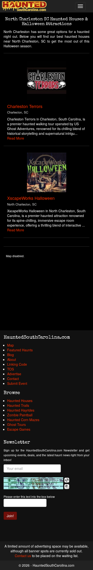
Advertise (14, 373)
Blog (10, 354)
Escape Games (18, 429)
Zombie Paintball (19, 415)
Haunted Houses (19, 400)
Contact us (23, 555)
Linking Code (17, 364)
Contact (13, 378)
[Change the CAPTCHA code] (66, 480)
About (11, 359)
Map (10, 345)
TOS (10, 369)
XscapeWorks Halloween (31, 198)
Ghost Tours (16, 424)
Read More (15, 138)
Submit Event (17, 383)
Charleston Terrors (24, 106)
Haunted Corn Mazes (23, 419)
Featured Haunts (20, 349)
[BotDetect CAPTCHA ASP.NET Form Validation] (33, 483)
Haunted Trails (18, 405)
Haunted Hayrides (20, 410)
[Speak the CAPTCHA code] (66, 486)
